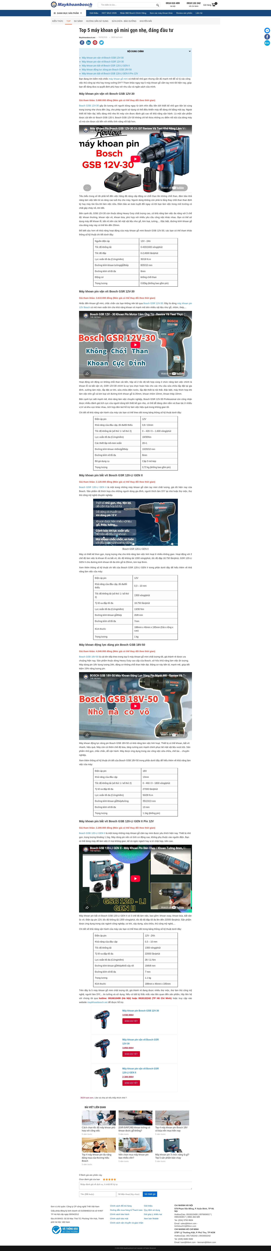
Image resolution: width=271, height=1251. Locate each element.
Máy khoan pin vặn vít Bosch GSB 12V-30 (103, 58)
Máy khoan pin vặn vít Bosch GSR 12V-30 (103, 61)
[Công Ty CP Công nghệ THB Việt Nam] (71, 4)
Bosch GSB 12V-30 (89, 106)
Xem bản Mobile (151, 1218)
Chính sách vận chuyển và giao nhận (126, 1223)
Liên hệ (199, 13)
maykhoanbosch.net (97, 1002)
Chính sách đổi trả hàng (121, 1206)
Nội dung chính (135, 51)
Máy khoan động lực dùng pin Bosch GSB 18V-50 (107, 69)
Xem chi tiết (131, 1021)
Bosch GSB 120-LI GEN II (92, 833)
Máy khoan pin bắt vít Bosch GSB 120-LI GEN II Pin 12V (110, 73)
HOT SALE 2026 (109, 13)
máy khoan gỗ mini (118, 79)
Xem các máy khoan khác (161, 13)
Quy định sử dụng (152, 1210)
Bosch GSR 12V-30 (153, 303)
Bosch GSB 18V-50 (89, 657)
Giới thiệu (94, 13)
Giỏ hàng (210, 4)
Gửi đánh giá (150, 1194)
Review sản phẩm (184, 13)
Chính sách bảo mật (119, 1218)
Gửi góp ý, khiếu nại (153, 1214)
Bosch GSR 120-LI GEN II (93, 487)
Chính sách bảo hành (119, 1214)
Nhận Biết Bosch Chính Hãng (133, 13)
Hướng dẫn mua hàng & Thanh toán (126, 1210)
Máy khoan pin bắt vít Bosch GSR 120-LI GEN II (106, 65)
